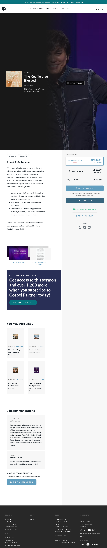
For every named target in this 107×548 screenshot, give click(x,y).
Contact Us (85, 522)
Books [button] (56, 9)
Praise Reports (61, 527)
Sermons (27, 72)
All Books (9, 540)
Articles (58, 524)
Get (86, 188)
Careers (83, 527)
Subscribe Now (85, 201)
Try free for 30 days (23, 302)
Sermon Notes (61, 519)
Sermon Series (11, 522)
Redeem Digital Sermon (65, 542)
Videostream (18, 155)
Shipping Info (86, 524)
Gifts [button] (63, 9)
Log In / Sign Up (61, 540)
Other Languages (12, 545)
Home (9, 155)
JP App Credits (11, 524)
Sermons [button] (48, 9)
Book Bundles (11, 542)
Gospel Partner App (35, 9)
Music (32, 519)
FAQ (81, 519)
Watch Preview (76, 83)
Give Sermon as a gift (85, 209)
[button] (97, 9)
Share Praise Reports (64, 529)
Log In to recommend (21, 482)
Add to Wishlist (86, 216)
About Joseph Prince (64, 532)
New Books (9, 537)
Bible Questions (62, 522)
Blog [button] (69, 9)
